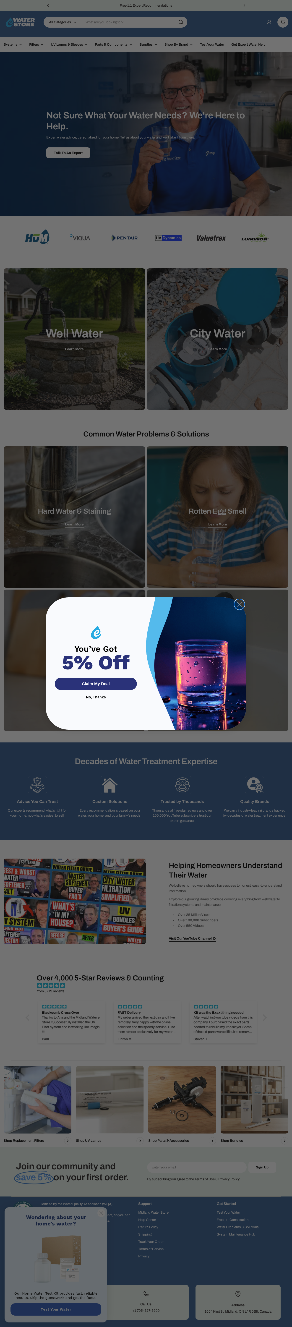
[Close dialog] (239, 604)
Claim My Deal (96, 684)
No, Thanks (96, 697)
